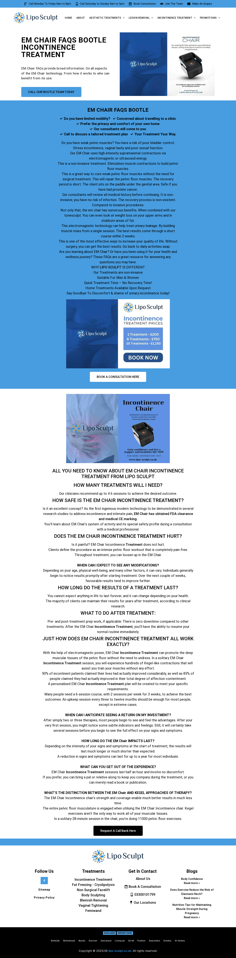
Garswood (106, 940)
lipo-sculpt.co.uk (119, 950)
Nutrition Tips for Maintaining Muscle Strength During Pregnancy (191, 909)
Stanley (167, 940)
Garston (93, 940)
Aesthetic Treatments (105, 17)
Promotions (208, 17)
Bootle (82, 940)
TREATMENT (154, 638)
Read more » (192, 883)
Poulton (141, 940)
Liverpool (120, 940)
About (80, 17)
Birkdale (55, 940)
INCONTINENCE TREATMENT (149, 500)
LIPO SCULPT (110, 267)
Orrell (131, 940)
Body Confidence (192, 879)
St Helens (180, 940)
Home (68, 17)
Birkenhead (69, 940)
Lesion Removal (139, 17)
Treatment (134, 544)
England (109, 933)
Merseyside (125, 933)
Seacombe (154, 940)
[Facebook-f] (44, 880)
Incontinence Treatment (174, 17)
